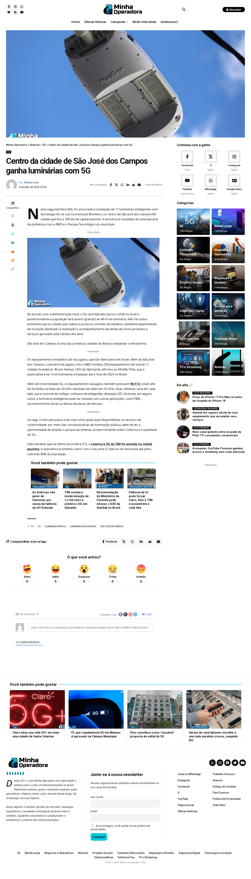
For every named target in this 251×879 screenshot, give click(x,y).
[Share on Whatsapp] (122, 185)
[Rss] (15, 12)
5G (8, 152)
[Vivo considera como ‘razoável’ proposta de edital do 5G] (154, 709)
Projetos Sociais (191, 282)
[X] (210, 161)
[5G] (193, 222)
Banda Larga (223, 226)
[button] (184, 9)
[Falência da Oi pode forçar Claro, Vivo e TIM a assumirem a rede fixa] (141, 479)
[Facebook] (187, 161)
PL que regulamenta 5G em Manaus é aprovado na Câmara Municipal (96, 734)
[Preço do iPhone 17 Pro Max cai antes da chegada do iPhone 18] (183, 397)
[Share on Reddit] (133, 185)
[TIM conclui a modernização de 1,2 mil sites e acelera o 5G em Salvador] (77, 479)
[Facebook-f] (9, 6)
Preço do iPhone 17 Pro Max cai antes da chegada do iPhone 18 (217, 398)
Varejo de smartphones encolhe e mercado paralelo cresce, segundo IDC (213, 736)
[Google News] (234, 184)
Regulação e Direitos (45, 487)
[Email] (139, 185)
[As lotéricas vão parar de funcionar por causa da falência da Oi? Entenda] (45, 479)
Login (149, 614)
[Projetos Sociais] (193, 278)
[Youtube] (21, 12)
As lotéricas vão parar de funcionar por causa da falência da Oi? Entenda (44, 500)
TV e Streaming (190, 367)
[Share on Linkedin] (127, 185)
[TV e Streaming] (193, 363)
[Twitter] (9, 12)
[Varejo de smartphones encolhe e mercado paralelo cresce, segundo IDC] (213, 709)
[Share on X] (116, 185)
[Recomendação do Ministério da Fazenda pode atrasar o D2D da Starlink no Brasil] (109, 479)
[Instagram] (15, 6)
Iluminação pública (55, 526)
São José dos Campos (112, 526)
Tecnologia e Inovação (105, 486)
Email (94, 811)
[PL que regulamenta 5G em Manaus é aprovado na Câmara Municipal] (96, 709)
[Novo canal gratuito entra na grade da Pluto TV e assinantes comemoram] (183, 431)
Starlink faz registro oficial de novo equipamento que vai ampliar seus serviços (215, 416)
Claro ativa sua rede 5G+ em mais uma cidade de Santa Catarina (35, 734)
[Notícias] (228, 363)
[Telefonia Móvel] (228, 334)
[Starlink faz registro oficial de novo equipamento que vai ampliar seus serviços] (183, 414)
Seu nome (97, 797)
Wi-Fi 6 (135, 384)
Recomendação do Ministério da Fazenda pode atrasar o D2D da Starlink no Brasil (108, 500)
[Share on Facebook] (110, 185)
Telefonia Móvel (225, 339)
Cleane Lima (31, 182)
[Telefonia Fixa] (193, 334)
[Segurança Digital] (193, 306)
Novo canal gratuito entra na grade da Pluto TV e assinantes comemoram (216, 433)
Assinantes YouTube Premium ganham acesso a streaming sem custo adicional (218, 450)
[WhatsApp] (210, 184)
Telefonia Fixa (189, 339)
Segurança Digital (192, 311)
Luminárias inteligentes (83, 526)
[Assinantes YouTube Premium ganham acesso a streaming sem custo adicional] (183, 448)
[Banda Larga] (228, 222)
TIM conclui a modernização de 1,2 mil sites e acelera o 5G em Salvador (76, 500)
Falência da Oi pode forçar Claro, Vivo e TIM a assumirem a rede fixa (141, 500)
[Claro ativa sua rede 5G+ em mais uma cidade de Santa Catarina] (37, 709)
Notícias (220, 367)
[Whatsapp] (21, 6)
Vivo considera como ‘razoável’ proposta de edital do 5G (152, 734)
